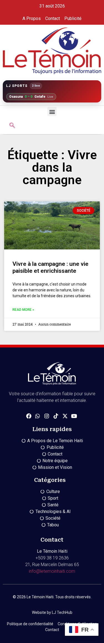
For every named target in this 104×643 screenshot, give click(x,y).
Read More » (23, 310)
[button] (52, 111)
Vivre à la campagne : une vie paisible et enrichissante (50, 267)
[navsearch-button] (12, 125)
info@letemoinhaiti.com (52, 571)
